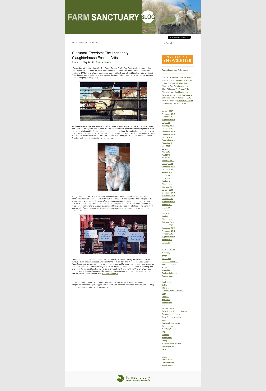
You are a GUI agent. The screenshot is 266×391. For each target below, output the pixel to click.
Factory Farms (168, 308)
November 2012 (168, 231)
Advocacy (166, 252)
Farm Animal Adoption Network (174, 311)
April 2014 (166, 181)
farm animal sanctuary (104, 282)
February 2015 (168, 160)
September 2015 (168, 140)
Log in (164, 356)
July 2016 (166, 122)
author (164, 267)
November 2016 (168, 113)
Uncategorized (168, 346)
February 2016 (168, 125)
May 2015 (166, 151)
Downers (165, 296)
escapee (121, 284)
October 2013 (167, 198)
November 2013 (168, 195)
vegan (93, 284)
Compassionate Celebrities (173, 290)
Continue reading (110, 273)
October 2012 (167, 233)
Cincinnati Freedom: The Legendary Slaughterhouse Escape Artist (100, 55)
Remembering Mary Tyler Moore (175, 70)
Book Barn (166, 282)
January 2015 (167, 163)
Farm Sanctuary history (171, 317)
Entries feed (167, 359)
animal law (166, 258)
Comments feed (168, 362)
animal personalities (87, 282)
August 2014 (167, 172)
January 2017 (167, 111)
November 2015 (168, 134)
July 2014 (166, 175)
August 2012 (167, 239)
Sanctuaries (138, 282)
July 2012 (166, 242)
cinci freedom (108, 284)
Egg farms (166, 299)
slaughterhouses (100, 287)
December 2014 (168, 166)
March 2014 (167, 184)
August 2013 (167, 204)
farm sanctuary (148, 284)
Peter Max (76, 287)
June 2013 (166, 210)
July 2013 (166, 207)
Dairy (164, 293)
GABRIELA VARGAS (170, 77)
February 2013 (168, 222)
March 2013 (167, 219)
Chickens (166, 287)
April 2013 (166, 216)
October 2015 (167, 137)
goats (164, 320)
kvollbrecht (106, 62)
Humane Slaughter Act (171, 323)
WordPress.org (168, 365)
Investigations (167, 326)
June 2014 (166, 178)
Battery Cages (168, 276)
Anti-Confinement (169, 264)
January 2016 (167, 128)
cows (115, 284)
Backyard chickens (169, 273)
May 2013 (166, 213)
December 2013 (168, 192)
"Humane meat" (168, 249)
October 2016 (167, 116)
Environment (167, 302)
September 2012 (168, 236)
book (164, 279)
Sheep (164, 340)
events (164, 305)
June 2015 (166, 149)
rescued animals (86, 287)
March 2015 (167, 157)
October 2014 (167, 169)
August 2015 (167, 143)
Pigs (164, 331)
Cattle (164, 285)
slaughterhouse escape (81, 284)
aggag (164, 255)
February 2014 (168, 187)
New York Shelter (119, 282)
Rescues (130, 282)
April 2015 (166, 154)
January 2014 (167, 190)
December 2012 (168, 228)
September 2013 (168, 201)
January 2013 (167, 225)
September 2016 (168, 119)
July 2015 (166, 146)
